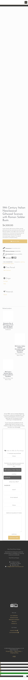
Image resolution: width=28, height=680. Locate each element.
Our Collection (14, 615)
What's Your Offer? (14, 481)
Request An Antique (14, 619)
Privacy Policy (9, 651)
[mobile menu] (26, 2)
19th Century (7, 270)
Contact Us (14, 623)
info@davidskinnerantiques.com (15, 566)
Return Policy (17, 651)
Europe (6, 281)
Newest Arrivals (14, 617)
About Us (14, 621)
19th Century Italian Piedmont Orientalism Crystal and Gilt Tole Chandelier (20, 349)
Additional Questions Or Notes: (14, 512)
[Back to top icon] (24, 676)
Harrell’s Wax (13, 630)
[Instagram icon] (14, 656)
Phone (14, 456)
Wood (5, 294)
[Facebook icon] (13, 656)
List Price (14, 474)
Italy (5, 283)
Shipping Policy (14, 652)
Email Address (14, 497)
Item (14, 466)
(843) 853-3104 (15, 565)
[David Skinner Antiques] (14, 2)
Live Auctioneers (13, 632)
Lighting (22, 262)
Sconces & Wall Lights (8, 263)
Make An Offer (15, 241)
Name (14, 489)
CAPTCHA (14, 534)
